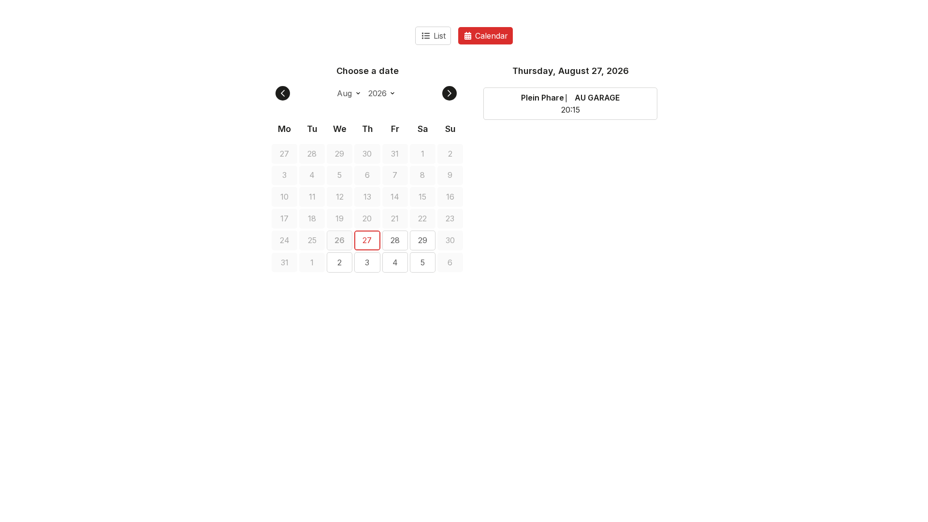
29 (422, 240)
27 (367, 240)
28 (395, 240)
